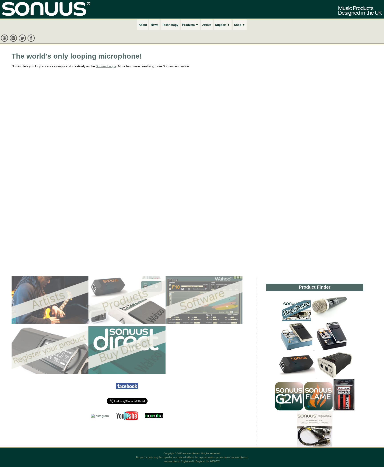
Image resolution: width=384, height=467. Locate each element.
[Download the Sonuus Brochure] (296, 320)
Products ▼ (190, 25)
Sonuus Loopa (106, 66)
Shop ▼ (239, 25)
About (143, 25)
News (154, 25)
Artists (206, 25)
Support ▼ (222, 25)
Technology (170, 25)
